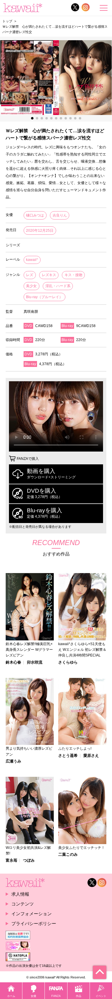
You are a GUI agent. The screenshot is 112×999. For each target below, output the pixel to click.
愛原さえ (91, 756)
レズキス (49, 275)
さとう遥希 (68, 756)
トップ (7, 21)
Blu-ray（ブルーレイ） (44, 297)
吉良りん (60, 215)
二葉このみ (68, 855)
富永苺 (11, 861)
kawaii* (32, 260)
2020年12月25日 (39, 230)
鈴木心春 (13, 663)
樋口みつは (35, 215)
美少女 (31, 286)
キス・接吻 (73, 275)
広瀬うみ (13, 761)
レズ (29, 275)
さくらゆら (68, 663)
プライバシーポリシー (33, 923)
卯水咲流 (34, 663)
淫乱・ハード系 (57, 286)
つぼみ (29, 861)
